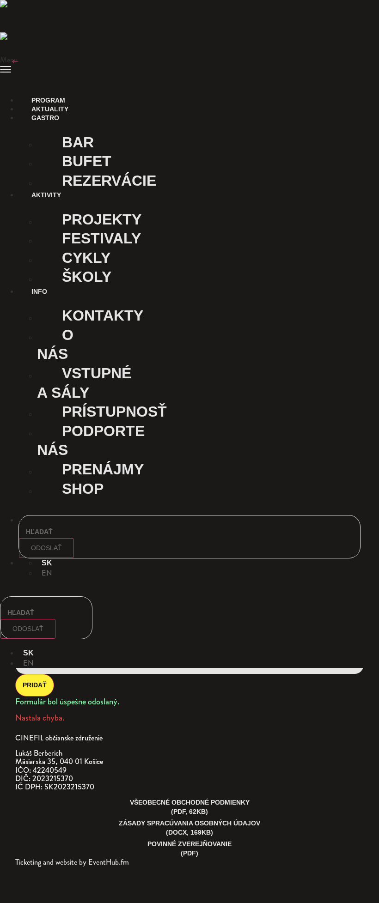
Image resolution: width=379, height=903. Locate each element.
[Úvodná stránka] (16, 11)
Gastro (44, 117)
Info (38, 291)
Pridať (35, 685)
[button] (189, 66)
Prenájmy (103, 469)
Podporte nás (91, 441)
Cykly (86, 257)
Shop (83, 488)
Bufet (86, 161)
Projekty (101, 219)
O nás (55, 345)
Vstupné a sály (84, 383)
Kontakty (102, 315)
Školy (86, 276)
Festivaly (101, 238)
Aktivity (45, 195)
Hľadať (10, 602)
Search (29, 520)
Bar (78, 142)
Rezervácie (109, 180)
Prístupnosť (114, 411)
